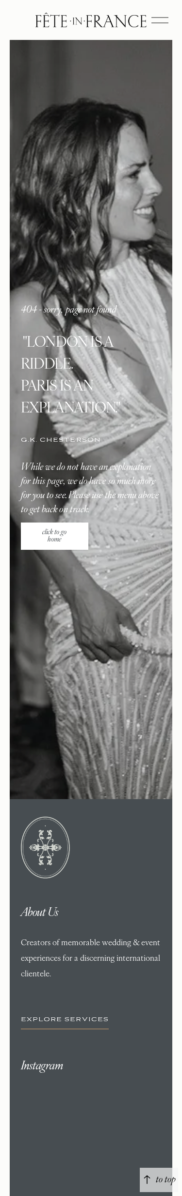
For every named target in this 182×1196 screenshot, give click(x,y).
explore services (65, 1019)
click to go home (54, 536)
